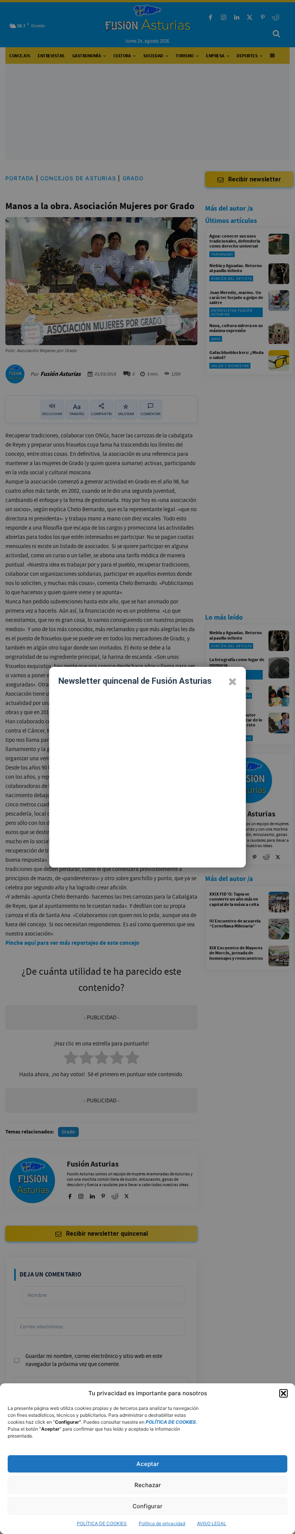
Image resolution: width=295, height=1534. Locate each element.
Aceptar (147, 1464)
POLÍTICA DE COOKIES (102, 1523)
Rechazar (147, 1485)
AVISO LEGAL (211, 1523)
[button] (283, 1393)
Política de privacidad (162, 1523)
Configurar (147, 1506)
